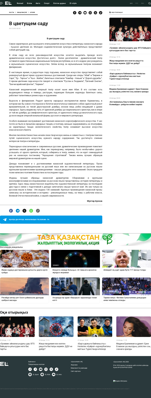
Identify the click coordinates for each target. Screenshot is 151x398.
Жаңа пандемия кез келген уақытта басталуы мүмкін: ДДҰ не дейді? (126, 62)
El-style (73, 3)
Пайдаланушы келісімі (36, 364)
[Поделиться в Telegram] (18, 211)
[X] (51, 369)
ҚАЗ (131, 3)
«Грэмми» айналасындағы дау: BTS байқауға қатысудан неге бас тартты (130, 49)
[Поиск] (149, 3)
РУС (136, 3)
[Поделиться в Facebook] (11, 211)
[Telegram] (80, 12)
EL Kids (47, 374)
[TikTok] (100, 12)
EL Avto (59, 374)
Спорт (47, 3)
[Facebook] (74, 12)
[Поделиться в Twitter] (24, 211)
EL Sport (36, 374)
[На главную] (8, 3)
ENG (142, 3)
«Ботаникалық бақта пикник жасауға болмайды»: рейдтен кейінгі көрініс (126, 103)
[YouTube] (85, 12)
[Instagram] (90, 12)
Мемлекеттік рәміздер (79, 368)
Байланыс (32, 362)
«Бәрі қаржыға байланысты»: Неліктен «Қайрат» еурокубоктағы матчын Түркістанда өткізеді (127, 76)
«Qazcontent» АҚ (77, 362)
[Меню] (1, 3)
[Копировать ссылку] (38, 211)
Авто (38, 3)
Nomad (20, 3)
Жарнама (74, 365)
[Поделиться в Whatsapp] (31, 211)
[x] (95, 12)
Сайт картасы (76, 371)
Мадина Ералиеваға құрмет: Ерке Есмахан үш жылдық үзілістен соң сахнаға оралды (129, 90)
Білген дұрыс (59, 3)
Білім (29, 3)
